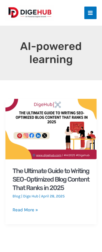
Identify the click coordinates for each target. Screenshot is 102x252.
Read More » (25, 210)
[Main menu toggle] (90, 13)
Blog (16, 196)
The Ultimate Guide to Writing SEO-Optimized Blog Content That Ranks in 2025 (51, 179)
